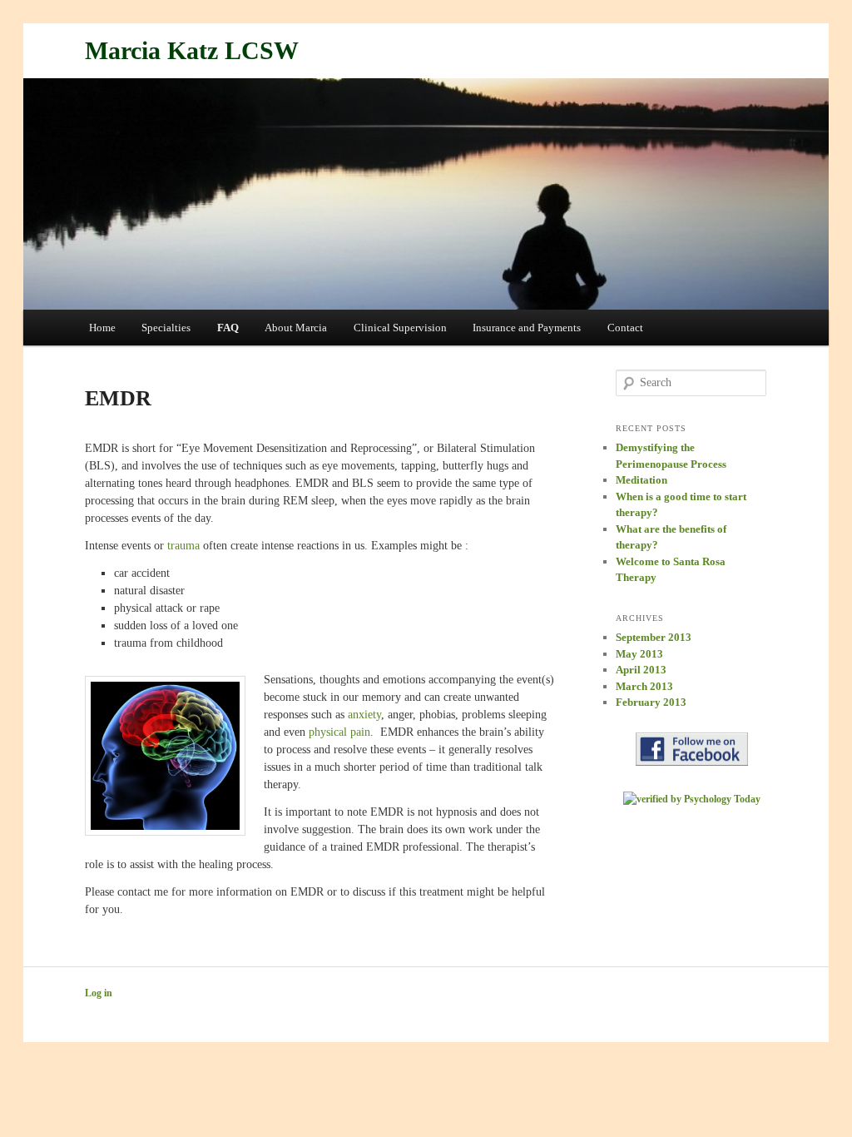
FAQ (228, 327)
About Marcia (296, 327)
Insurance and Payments (527, 327)
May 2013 (639, 654)
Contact (625, 327)
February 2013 (651, 702)
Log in (98, 993)
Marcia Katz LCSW (192, 50)
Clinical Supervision (400, 327)
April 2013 (641, 669)
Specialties (166, 327)
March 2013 (644, 686)
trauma (183, 545)
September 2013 (653, 637)
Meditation (641, 480)
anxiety (364, 714)
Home (102, 327)
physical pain (339, 732)
